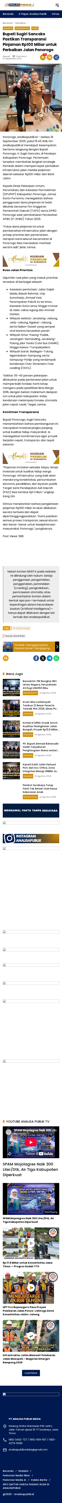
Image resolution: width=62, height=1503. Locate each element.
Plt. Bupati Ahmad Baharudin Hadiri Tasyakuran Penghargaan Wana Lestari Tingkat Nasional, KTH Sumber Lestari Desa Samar (41, 750)
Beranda (8, 1471)
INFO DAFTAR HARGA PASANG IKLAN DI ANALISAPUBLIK (26, 1486)
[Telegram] (50, 658)
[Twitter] (43, 658)
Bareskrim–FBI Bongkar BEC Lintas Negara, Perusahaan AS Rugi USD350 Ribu (40, 684)
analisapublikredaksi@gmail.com (28, 1449)
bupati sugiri (23, 628)
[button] (57, 5)
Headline (8, 28)
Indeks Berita (39, 1480)
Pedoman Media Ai (14, 1480)
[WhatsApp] (56, 658)
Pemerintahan (22, 28)
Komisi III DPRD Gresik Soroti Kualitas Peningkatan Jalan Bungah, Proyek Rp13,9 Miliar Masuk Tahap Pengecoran (40, 728)
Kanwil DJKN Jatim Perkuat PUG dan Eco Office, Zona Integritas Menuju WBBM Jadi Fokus (41, 769)
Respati (6, 56)
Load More (31, 1373)
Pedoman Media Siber (16, 1475)
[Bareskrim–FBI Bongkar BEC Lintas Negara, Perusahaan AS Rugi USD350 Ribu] (11, 687)
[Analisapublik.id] (27, 5)
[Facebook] (36, 658)
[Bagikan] (56, 57)
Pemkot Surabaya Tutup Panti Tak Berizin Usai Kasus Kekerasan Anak (40, 788)
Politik (35, 28)
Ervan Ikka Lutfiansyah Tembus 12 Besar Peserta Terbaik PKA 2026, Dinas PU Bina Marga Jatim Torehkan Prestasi (40, 708)
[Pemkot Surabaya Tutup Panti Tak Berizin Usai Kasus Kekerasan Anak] (11, 791)
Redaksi (23, 1471)
